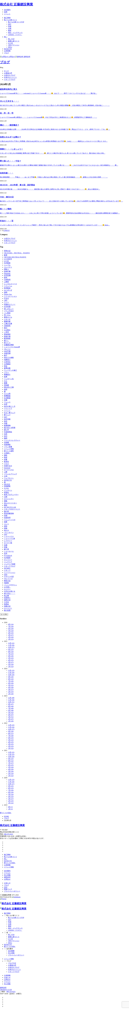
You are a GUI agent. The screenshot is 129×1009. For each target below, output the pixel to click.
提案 (5, 459)
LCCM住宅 (8, 259)
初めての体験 (9, 357)
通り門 (6, 430)
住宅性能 (7, 306)
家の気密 (7, 610)
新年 (5, 277)
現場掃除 (7, 444)
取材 (5, 457)
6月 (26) (11, 628)
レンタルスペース (10, 284)
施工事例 (7, 18)
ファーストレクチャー (12, 440)
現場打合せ (8, 466)
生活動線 (7, 398)
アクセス (7, 873)
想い (5, 37)
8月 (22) (11, 761)
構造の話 (7, 581)
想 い (8, 932)
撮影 (5, 455)
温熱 (5, 292)
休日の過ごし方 (9, 406)
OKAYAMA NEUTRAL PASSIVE (17, 253)
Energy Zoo (8, 294)
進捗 (5, 389)
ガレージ (7, 349)
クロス (6, 464)
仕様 (9, 28)
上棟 (5, 472)
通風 (5, 501)
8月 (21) (11, 733)
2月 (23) (11, 746)
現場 (5, 515)
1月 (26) (11, 694)
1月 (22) (11, 666)
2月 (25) (11, 692)
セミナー (7, 589)
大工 (5, 381)
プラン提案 (8, 447)
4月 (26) (11, 687)
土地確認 (7, 364)
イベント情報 (9, 449)
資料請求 (7, 877)
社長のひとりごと (10, 77)
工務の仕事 (8, 323)
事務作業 (7, 321)
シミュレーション (10, 296)
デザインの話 (9, 576)
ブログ (6, 53)
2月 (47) (11, 719)
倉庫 (5, 377)
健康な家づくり (13, 41)
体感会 (6, 604)
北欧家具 (7, 326)
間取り (6, 269)
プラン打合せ (9, 311)
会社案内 (7, 10)
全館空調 (7, 353)
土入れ (6, 488)
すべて (6, 71)
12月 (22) (11, 643)
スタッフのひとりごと (12, 509)
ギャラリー (8, 560)
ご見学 (6, 332)
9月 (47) (11, 704)
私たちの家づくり (10, 20)
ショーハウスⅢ (9, 538)
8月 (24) (11, 624)
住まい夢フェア (9, 413)
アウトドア (8, 408)
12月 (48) (11, 698)
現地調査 (7, 486)
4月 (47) (11, 715)
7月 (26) (11, 626)
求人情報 (7, 875)
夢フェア (7, 415)
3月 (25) (11, 744)
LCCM (10, 43)
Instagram (7, 468)
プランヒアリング (10, 474)
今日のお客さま (9, 591)
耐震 (5, 255)
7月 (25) (11, 654)
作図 (5, 423)
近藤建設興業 (9, 345)
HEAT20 (7, 484)
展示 (5, 328)
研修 (5, 547)
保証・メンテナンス (15, 32)
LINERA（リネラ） (15, 35)
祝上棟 (6, 595)
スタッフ (7, 570)
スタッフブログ (9, 79)
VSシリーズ (8, 578)
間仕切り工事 (9, 387)
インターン (8, 490)
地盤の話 (7, 606)
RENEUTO (8, 49)
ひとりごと (8, 608)
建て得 (6, 549)
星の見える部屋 (9, 427)
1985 (5, 300)
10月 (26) (11, 675)
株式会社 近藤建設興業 (16, 4)
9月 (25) (11, 649)
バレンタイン (9, 532)
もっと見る (4, 614)
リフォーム (8, 286)
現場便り (7, 598)
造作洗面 (7, 419)
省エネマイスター (10, 503)
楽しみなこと (9, 309)
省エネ (6, 530)
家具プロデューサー (11, 494)
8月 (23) (11, 788)
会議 (5, 545)
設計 (9, 24)
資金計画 (7, 336)
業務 (5, 383)
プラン (6, 372)
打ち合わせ (8, 555)
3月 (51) (11, 717)
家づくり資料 (9, 451)
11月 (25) (11, 754)
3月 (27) (11, 635)
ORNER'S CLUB (6, 990)
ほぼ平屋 (7, 351)
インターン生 (9, 379)
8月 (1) (10, 807)
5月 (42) (11, 712)
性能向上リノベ (9, 304)
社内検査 (7, 263)
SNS (5, 534)
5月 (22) (11, 685)
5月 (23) (11, 658)
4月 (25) (11, 633)
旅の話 (6, 511)
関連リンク (8, 889)
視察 (5, 522)
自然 (5, 434)
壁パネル (7, 315)
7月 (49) (11, 708)
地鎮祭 (6, 583)
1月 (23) (11, 639)
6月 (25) (11, 738)
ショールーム (9, 551)
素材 (9, 30)
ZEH (5, 574)
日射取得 (7, 279)
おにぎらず (8, 290)
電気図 (6, 385)
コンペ (6, 524)
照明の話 (7, 251)
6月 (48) (11, 710)
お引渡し (7, 587)
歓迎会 (6, 461)
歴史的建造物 (9, 513)
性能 (9, 26)
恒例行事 (7, 271)
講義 (5, 528)
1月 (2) (10, 809)
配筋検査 (7, 338)
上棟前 (6, 282)
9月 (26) (11, 677)
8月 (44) (11, 706)
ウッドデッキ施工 (10, 370)
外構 (5, 400)
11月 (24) (11, 727)
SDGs (10, 47)
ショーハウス (9, 536)
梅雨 (5, 438)
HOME (6, 816)
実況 (5, 366)
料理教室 (7, 288)
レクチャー (8, 541)
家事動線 (7, 396)
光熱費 (6, 442)
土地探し (7, 453)
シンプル (7, 265)
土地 (5, 476)
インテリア (8, 562)
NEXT (7, 230)
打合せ (6, 298)
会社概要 (11, 951)
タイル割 (7, 393)
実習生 (6, 492)
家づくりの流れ (5, 813)
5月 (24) (11, 631)
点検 (5, 497)
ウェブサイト (9, 478)
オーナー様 (8, 543)
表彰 (5, 526)
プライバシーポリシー (12, 891)
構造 (5, 505)
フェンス (7, 402)
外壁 (5, 404)
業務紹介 (7, 374)
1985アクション (13, 45)
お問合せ (7, 879)
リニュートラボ (9, 520)
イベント (7, 14)
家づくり (7, 343)
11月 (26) (11, 645)
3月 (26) (11, 771)
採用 (5, 12)
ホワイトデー (9, 499)
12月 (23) (11, 670)
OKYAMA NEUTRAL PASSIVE (15, 257)
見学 (5, 553)
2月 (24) (11, 637)
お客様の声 (8, 73)
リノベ (6, 302)
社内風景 (7, 558)
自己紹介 (7, 568)
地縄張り (7, 360)
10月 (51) (11, 702)
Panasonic (7, 273)
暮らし (6, 340)
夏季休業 (7, 368)
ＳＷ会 (6, 602)
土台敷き (7, 330)
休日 (5, 436)
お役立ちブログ (9, 75)
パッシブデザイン (10, 585)
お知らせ (7, 883)
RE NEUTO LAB (10, 507)
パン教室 (7, 313)
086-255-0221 (8, 834)
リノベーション (9, 572)
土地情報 (7, 51)
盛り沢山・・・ (9, 593)
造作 (5, 421)
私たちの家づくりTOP (16, 22)
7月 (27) (11, 763)
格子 (5, 355)
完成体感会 (8, 432)
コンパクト (8, 267)
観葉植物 (7, 425)
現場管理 (7, 517)
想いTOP (11, 39)
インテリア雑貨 (9, 564)
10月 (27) (11, 647)
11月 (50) (11, 700)
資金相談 (7, 334)
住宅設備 (7, 275)
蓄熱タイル (8, 317)
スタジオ (7, 319)
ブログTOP (12, 963)
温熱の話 (7, 600)
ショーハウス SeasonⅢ (12, 347)
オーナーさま (9, 470)
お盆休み (7, 362)
